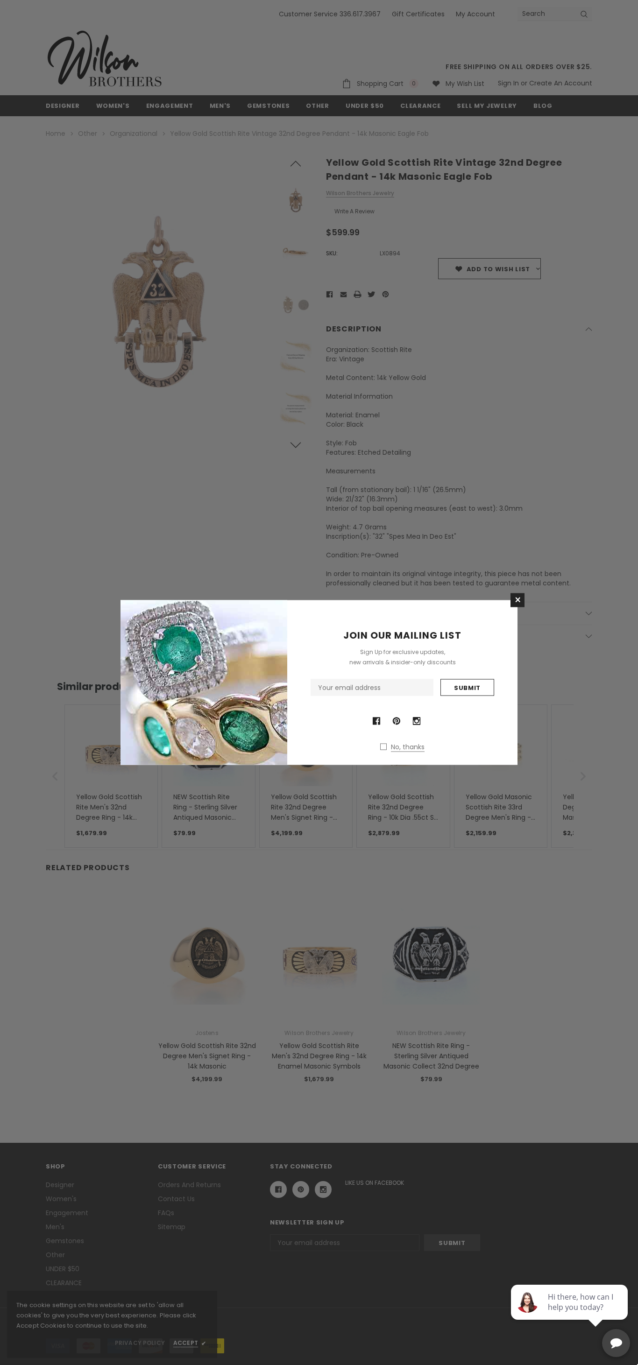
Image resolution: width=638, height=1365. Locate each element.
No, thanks (408, 747)
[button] (517, 600)
